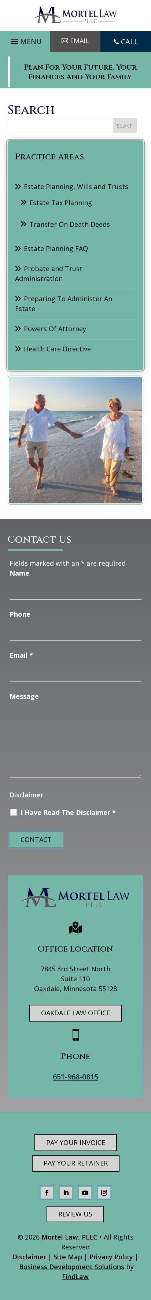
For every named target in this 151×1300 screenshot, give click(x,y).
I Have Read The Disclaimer (68, 812)
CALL (129, 42)
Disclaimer (26, 794)
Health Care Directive (57, 348)
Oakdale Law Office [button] (75, 1012)
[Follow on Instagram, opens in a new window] (104, 1193)
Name (19, 573)
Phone (20, 614)
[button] (25, 39)
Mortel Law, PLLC (69, 1237)
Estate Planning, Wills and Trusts (76, 186)
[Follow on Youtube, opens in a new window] (85, 1193)
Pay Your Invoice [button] (75, 1142)
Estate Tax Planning (60, 202)
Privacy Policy (111, 1256)
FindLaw (75, 1276)
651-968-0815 (75, 1077)
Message (24, 696)
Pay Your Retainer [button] (76, 1163)
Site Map (68, 1256)
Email (21, 655)
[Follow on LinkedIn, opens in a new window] (66, 1193)
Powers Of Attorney (55, 328)
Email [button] (79, 40)
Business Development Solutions (71, 1266)
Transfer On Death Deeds (69, 224)
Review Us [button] (75, 1213)
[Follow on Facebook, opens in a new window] (47, 1193)
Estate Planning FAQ (56, 248)
